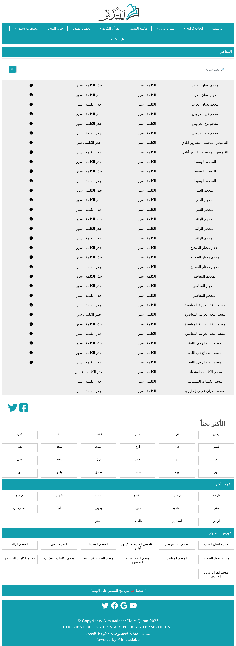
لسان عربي (166, 28)
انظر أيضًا (119, 39)
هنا (132, 590)
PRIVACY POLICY (120, 627)
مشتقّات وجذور (27, 28)
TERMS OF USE (157, 627)
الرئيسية (217, 28)
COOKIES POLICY (81, 627)
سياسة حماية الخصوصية (130, 633)
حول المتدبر (55, 28)
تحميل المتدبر (81, 28)
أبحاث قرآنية (194, 28)
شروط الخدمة (96, 633)
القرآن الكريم (110, 28)
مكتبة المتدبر (138, 28)
